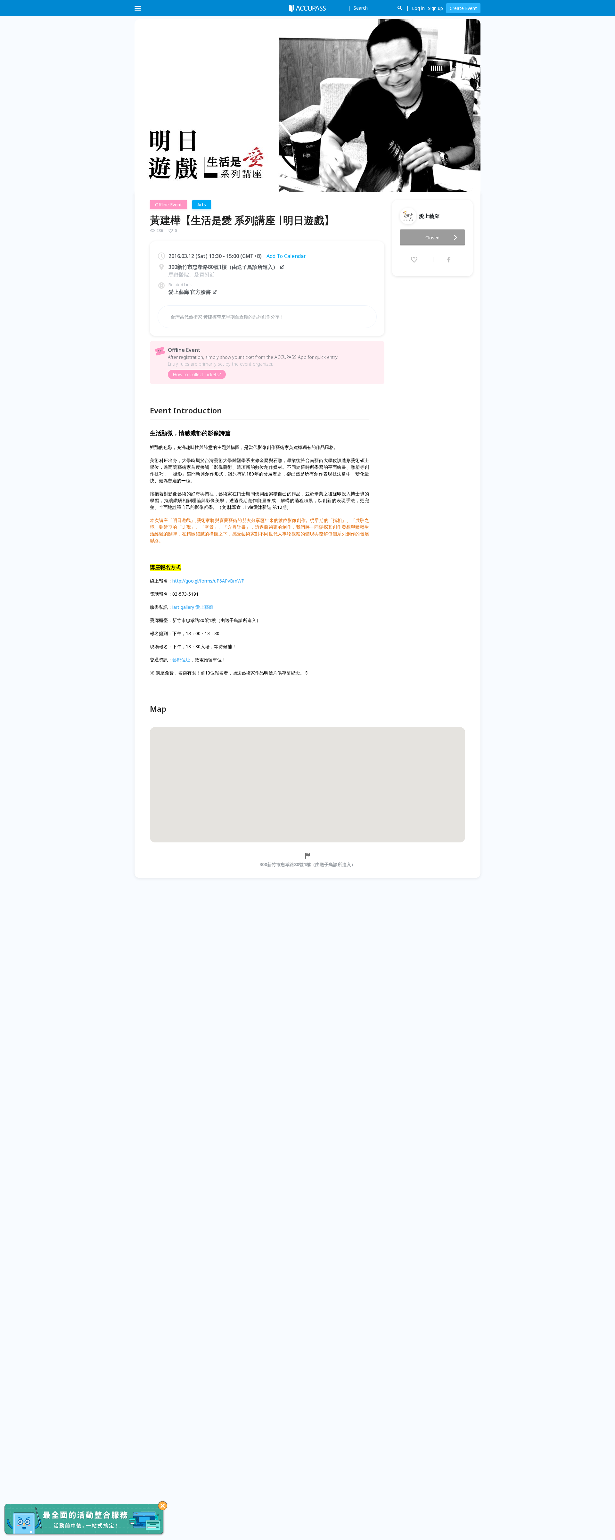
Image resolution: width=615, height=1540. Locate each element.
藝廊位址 (181, 660)
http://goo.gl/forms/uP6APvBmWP (208, 581)
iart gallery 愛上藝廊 (192, 607)
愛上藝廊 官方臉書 (189, 291)
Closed (432, 238)
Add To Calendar (286, 256)
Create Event (463, 8)
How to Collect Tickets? (197, 374)
